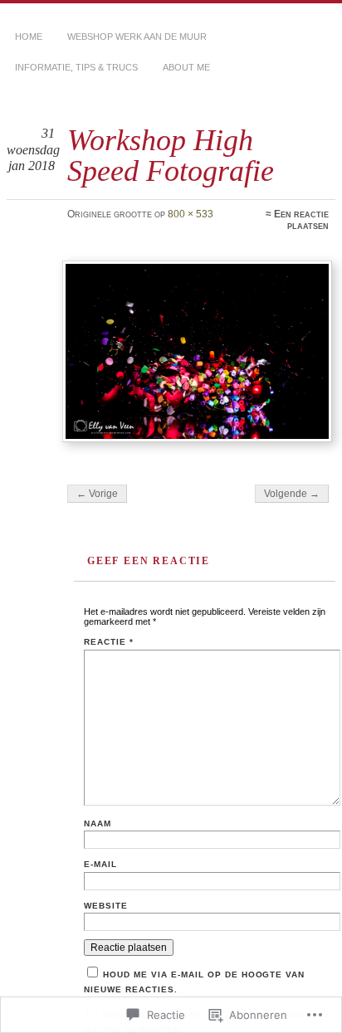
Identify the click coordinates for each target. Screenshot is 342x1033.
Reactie (109, 641)
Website (106, 905)
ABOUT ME (186, 67)
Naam (97, 823)
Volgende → (292, 493)
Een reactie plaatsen (301, 219)
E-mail (100, 864)
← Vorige (97, 493)
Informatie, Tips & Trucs (76, 67)
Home (28, 36)
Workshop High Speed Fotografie (170, 155)
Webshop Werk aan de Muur (137, 36)
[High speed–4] (197, 351)
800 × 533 (190, 214)
